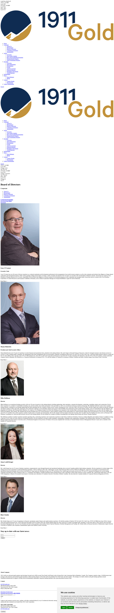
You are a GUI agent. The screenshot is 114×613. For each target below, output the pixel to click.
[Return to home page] (57, 569)
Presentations (10, 66)
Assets (5, 53)
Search (2, 86)
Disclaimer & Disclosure (7, 592)
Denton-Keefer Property (13, 59)
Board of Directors (11, 49)
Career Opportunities (9, 84)
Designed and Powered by (10, 593)
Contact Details (10, 81)
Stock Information (11, 64)
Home (5, 43)
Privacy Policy (83, 603)
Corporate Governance (12, 50)
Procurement (10, 82)
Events (8, 67)
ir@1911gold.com (5, 584)
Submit (2, 538)
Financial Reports (11, 70)
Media (8, 78)
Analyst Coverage (11, 68)
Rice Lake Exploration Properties (15, 57)
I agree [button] (64, 607)
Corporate (6, 45)
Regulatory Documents (12, 71)
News (5, 75)
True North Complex (12, 56)
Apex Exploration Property (13, 60)
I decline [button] (70, 607)
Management (10, 47)
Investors (6, 61)
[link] (83, 603)
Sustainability (10, 52)
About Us (9, 46)
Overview (9, 54)
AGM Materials (11, 73)
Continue (3, 611)
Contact (6, 80)
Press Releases (10, 77)
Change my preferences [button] (82, 607)
